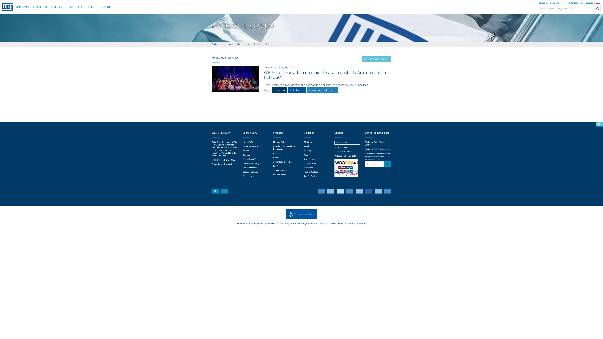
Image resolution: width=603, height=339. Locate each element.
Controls (277, 158)
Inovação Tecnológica (252, 163)
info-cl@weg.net (225, 164)
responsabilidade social (322, 90)
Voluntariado (297, 90)
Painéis (276, 166)
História (246, 151)
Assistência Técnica (343, 152)
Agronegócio (309, 159)
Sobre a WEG (22, 7)
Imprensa (279, 90)
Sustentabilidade (250, 168)
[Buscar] (597, 9)
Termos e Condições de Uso (303, 223)
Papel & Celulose (311, 172)
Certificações (248, 176)
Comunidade (270, 67)
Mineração (308, 168)
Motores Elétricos (280, 142)
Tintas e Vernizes (280, 170)
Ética (91, 7)
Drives (276, 153)
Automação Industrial (282, 162)
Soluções (58, 7)
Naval (306, 146)
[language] (598, 3)
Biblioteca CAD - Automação (377, 149)
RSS (321, 223)
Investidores (77, 7)
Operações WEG (249, 159)
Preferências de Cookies (304, 214)
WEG (6, 7)
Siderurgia (308, 151)
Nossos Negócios (250, 172)
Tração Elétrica (310, 176)
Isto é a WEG (248, 142)
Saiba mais (362, 84)
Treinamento (553, 3)
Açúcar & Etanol (310, 163)
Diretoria (246, 155)
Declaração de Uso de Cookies (272, 223)
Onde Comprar (340, 147)
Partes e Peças (279, 175)
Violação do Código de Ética (346, 156)
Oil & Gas (308, 142)
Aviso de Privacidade (245, 223)
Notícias (541, 3)
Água (306, 155)
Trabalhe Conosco (570, 3)
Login (590, 3)
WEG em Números (250, 146)
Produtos (41, 7)
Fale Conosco (341, 143)
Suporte (106, 7)
